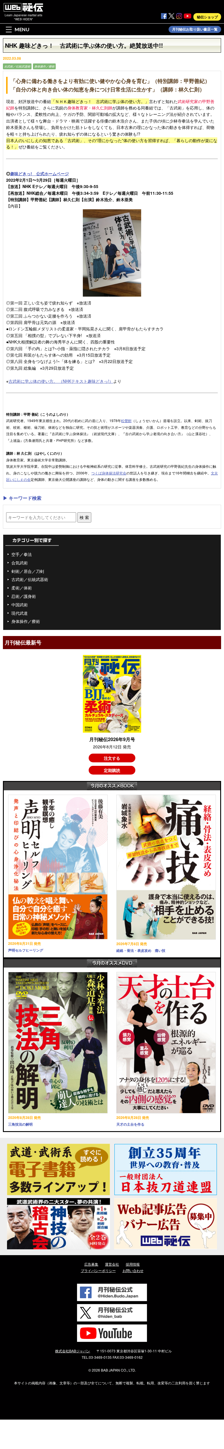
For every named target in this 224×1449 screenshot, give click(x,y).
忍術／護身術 (23, 596)
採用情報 (133, 1264)
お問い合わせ (133, 1270)
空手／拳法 (21, 554)
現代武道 (19, 613)
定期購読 (112, 770)
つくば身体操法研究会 (108, 472)
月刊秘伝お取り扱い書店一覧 (195, 29)
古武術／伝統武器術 (17, 66)
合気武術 (19, 563)
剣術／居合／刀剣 (27, 571)
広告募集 (91, 1264)
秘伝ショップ (207, 17)
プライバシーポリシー (98, 1270)
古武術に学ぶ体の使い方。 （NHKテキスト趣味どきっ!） (60, 381)
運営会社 (112, 1264)
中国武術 (19, 604)
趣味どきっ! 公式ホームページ (39, 173)
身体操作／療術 (44, 66)
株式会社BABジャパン (72, 1350)
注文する (112, 758)
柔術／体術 (21, 588)
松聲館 (126, 420)
